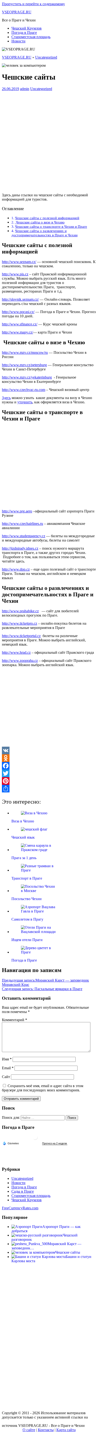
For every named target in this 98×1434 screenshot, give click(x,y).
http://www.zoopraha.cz (20, 661)
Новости (18, 41)
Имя (7, 1059)
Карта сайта (66, 1430)
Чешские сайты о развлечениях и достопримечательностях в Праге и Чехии (44, 233)
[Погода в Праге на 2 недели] (54, 1143)
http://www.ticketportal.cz (21, 636)
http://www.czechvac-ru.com (23, 390)
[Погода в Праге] (35, 1139)
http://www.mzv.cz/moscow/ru (25, 352)
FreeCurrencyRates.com (20, 1208)
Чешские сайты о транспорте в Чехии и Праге (51, 226)
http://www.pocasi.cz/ (18, 312)
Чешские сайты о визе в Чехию (39, 222)
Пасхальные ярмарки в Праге (42, 989)
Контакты (46, 1430)
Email (8, 1068)
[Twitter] (49, 773)
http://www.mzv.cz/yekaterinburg (27, 377)
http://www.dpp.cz (16, 569)
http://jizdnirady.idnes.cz (20, 548)
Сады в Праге (22, 1191)
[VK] (49, 750)
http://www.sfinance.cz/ (19, 324)
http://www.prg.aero (17, 511)
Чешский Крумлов (26, 28)
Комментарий (14, 1020)
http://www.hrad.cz (16, 652)
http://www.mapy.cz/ (17, 332)
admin (24, 89)
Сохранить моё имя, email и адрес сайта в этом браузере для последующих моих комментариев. (42, 1088)
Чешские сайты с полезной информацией (47, 218)
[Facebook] (49, 766)
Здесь (6, 398)
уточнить (24, 402)
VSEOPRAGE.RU (16, 12)
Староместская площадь (30, 37)
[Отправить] (49, 788)
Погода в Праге (24, 32)
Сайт (6, 1077)
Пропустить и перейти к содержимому (33, 4)
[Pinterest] (49, 781)
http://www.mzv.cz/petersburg (24, 365)
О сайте (29, 1430)
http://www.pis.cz (15, 274)
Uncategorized (46, 57)
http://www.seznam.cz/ (19, 262)
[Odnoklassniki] (49, 758)
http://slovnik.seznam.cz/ (20, 299)
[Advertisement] (49, 140)
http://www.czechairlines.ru (22, 524)
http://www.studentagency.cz (23, 536)
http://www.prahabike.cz (20, 611)
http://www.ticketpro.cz (19, 623)
